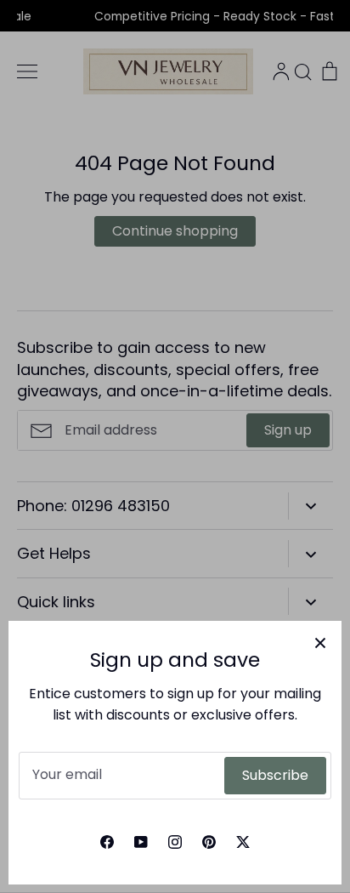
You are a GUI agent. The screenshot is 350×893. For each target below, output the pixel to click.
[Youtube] (141, 842)
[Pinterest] (209, 842)
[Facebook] (107, 842)
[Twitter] (243, 842)
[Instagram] (175, 842)
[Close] (320, 642)
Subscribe (275, 775)
